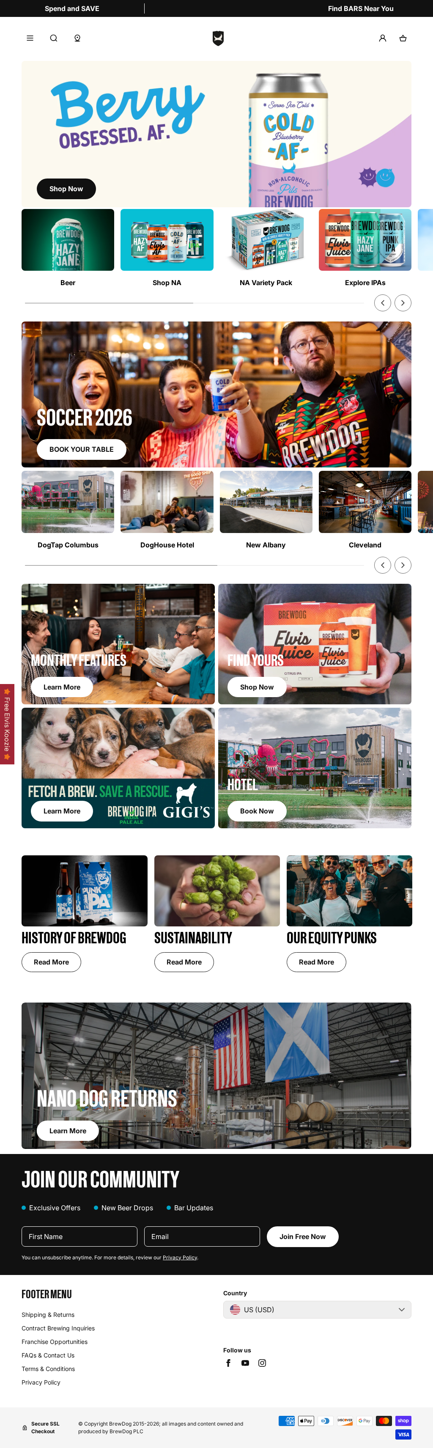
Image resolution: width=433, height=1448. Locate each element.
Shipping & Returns (48, 1314)
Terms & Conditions (48, 1368)
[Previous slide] (382, 302)
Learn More (67, 1131)
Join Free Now (303, 1236)
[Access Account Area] (382, 38)
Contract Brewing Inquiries (58, 1328)
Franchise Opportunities (55, 1341)
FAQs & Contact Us (48, 1355)
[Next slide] (403, 302)
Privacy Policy (180, 1257)
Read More (51, 962)
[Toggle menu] (30, 38)
